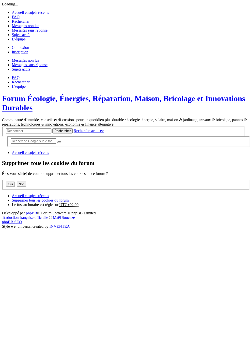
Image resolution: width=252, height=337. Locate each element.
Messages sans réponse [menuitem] (29, 30)
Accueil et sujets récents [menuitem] (30, 12)
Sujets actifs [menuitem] (21, 35)
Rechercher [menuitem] (21, 21)
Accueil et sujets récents (30, 196)
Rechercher (62, 131)
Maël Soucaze (64, 217)
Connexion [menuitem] (20, 47)
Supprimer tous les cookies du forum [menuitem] (40, 200)
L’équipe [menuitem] (19, 39)
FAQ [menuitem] (16, 17)
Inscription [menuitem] (20, 52)
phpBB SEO (12, 222)
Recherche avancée (89, 131)
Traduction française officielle (25, 217)
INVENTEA (59, 226)
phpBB (31, 213)
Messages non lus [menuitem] (25, 26)
